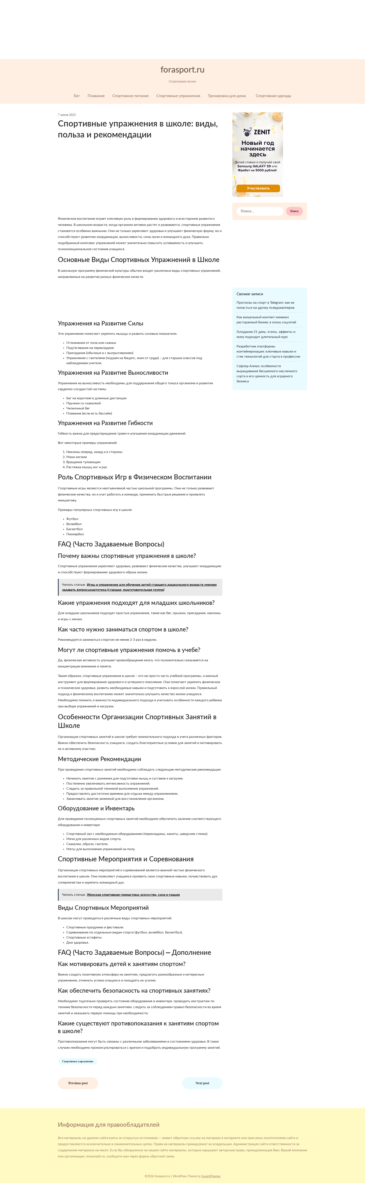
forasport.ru (182, 70)
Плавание (96, 96)
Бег (77, 96)
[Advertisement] (126, 29)
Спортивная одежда (273, 96)
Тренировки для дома (227, 96)
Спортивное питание (130, 96)
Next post (202, 1083)
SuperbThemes (211, 1176)
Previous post (78, 1083)
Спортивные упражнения (178, 96)
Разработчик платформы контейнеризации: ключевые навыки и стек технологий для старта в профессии (268, 351)
